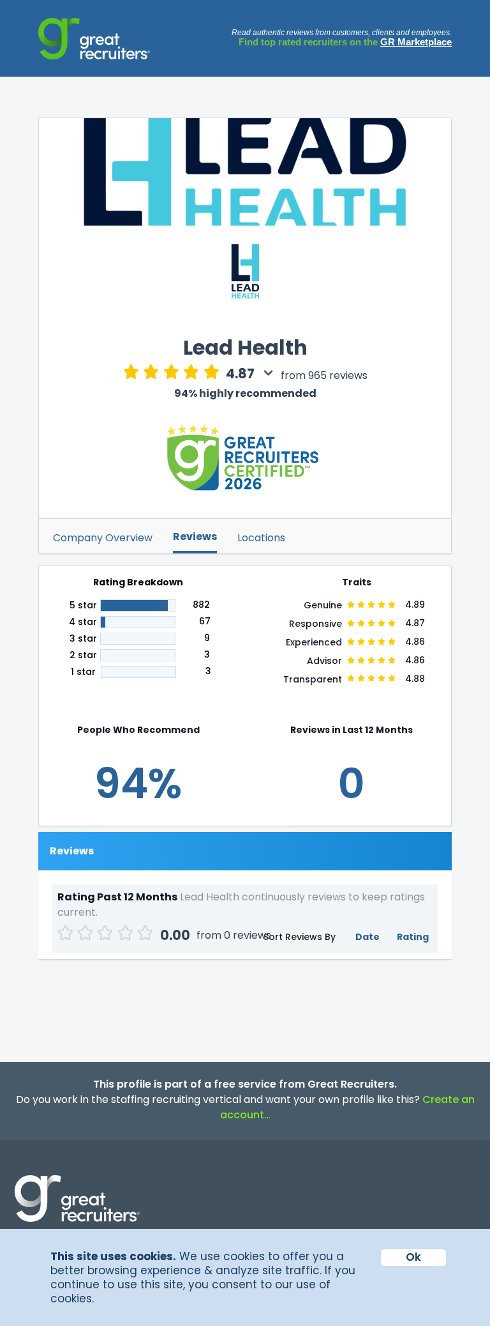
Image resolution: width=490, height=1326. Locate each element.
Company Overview (102, 537)
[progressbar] (138, 605)
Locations (261, 537)
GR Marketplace (416, 41)
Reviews (195, 536)
